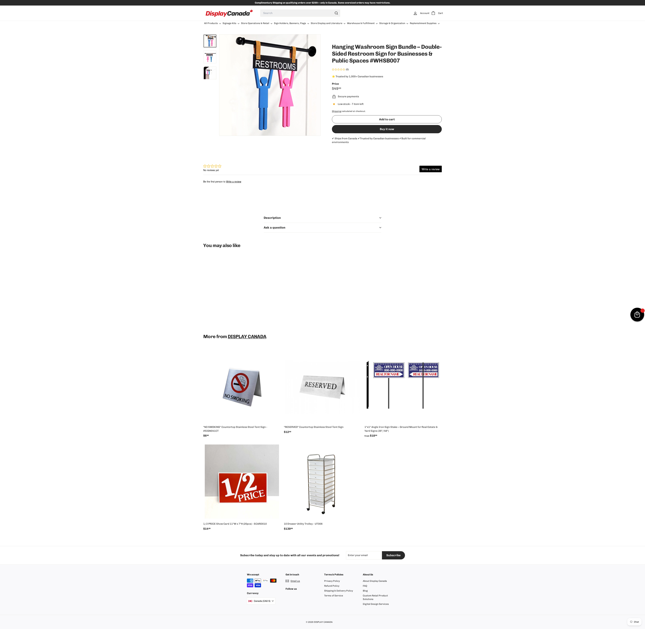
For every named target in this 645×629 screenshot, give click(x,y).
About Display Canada (375, 581)
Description (272, 218)
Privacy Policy (332, 581)
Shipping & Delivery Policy (338, 590)
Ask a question (274, 227)
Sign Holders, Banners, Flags (290, 23)
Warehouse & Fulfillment (361, 23)
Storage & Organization (392, 23)
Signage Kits (230, 23)
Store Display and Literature (327, 23)
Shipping (336, 111)
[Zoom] (269, 85)
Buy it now (387, 129)
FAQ (365, 585)
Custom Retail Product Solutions (375, 597)
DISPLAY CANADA (247, 336)
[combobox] (300, 13)
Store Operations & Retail (255, 23)
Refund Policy (331, 585)
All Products (211, 23)
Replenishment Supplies (423, 23)
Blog (365, 590)
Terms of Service (333, 595)
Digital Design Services (376, 604)
